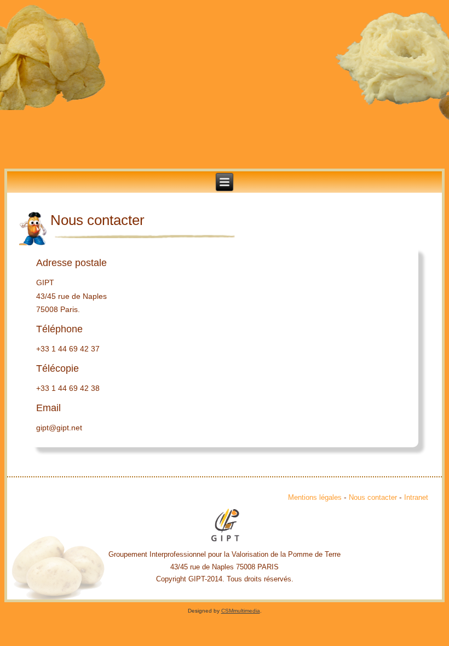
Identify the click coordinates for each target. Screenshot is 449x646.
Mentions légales (315, 497)
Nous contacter (373, 497)
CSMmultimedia (240, 611)
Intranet (416, 497)
